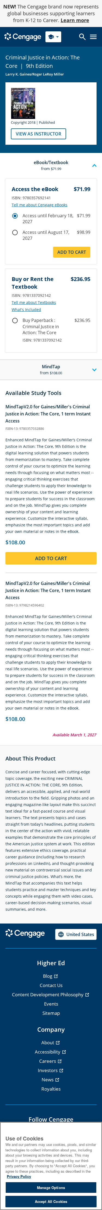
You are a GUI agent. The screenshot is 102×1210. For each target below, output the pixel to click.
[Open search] (82, 37)
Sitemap (51, 1013)
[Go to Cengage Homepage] (22, 36)
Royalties (51, 1089)
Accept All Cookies (51, 1201)
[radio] (15, 216)
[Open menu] (93, 36)
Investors (48, 1070)
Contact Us (51, 985)
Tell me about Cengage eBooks (39, 205)
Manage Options (51, 1187)
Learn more (75, 20)
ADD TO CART (71, 252)
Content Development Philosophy (48, 994)
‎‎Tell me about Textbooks (34, 302)
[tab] (51, 166)
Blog (48, 976)
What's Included (26, 309)
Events (51, 1004)
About (48, 1042)
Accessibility (48, 1052)
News (48, 1079)
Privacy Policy (19, 1176)
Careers (48, 1061)
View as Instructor (38, 134)
